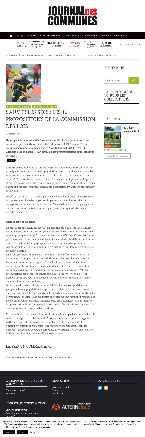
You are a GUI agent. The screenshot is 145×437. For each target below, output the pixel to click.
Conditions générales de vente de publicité (22, 415)
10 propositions (54, 318)
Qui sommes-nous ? (15, 390)
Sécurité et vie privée (16, 410)
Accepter (9, 432)
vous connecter (28, 357)
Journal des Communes (116, 150)
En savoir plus (35, 432)
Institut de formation (49, 35)
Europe (136, 44)
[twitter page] (100, 387)
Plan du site (57, 393)
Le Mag (19, 35)
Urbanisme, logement (75, 44)
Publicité (106, 35)
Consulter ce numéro (117, 156)
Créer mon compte (61, 387)
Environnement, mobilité (56, 44)
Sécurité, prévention (106, 44)
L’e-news (30, 35)
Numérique (122, 44)
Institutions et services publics (36, 44)
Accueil (11, 36)
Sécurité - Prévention (44, 107)
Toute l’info (20, 44)
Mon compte (120, 35)
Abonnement (91, 35)
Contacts (56, 390)
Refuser (22, 432)
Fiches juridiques (73, 35)
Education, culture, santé (90, 44)
